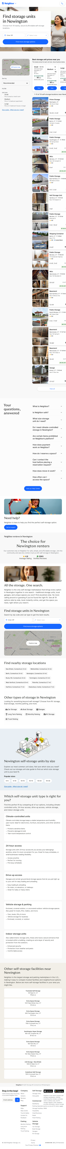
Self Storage (28, 1085)
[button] (37, 35)
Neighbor (19, 1085)
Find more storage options (25, 42)
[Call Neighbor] (62, 3)
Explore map (16, 67)
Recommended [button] (8, 83)
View (39, 88)
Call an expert (10, 527)
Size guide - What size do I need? (13, 110)
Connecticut (37, 1085)
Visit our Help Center (33, 488)
